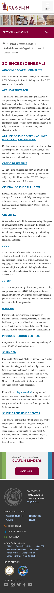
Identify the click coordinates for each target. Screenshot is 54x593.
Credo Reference (14, 163)
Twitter (19, 584)
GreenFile (9, 214)
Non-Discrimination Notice (16, 550)
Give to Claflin (26, 471)
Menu (48, 8)
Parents (9, 519)
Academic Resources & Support (17, 48)
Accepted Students (14, 515)
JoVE (5, 245)
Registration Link (25, 392)
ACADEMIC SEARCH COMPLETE (22, 70)
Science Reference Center (21, 413)
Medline (8, 308)
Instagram (13, 584)
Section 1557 (39, 546)
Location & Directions (17, 531)
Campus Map (14, 536)
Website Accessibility (23, 546)
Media (32, 519)
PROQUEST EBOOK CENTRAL (21, 335)
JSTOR (6, 280)
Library (38, 48)
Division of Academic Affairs (21, 43)
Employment (35, 515)
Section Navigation (15, 32)
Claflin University (15, 6)
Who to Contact (15, 525)
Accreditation (34, 550)
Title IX (9, 546)
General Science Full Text (21, 187)
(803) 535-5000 (33, 501)
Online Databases (11, 52)
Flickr (6, 584)
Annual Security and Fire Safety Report (21, 556)
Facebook (24, 584)
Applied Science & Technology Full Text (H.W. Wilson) (24, 138)
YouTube (30, 584)
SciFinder (9, 352)
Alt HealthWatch (15, 90)
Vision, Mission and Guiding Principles (21, 553)
